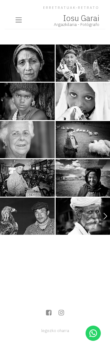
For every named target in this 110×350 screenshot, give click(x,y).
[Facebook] (48, 313)
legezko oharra (55, 330)
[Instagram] (61, 313)
